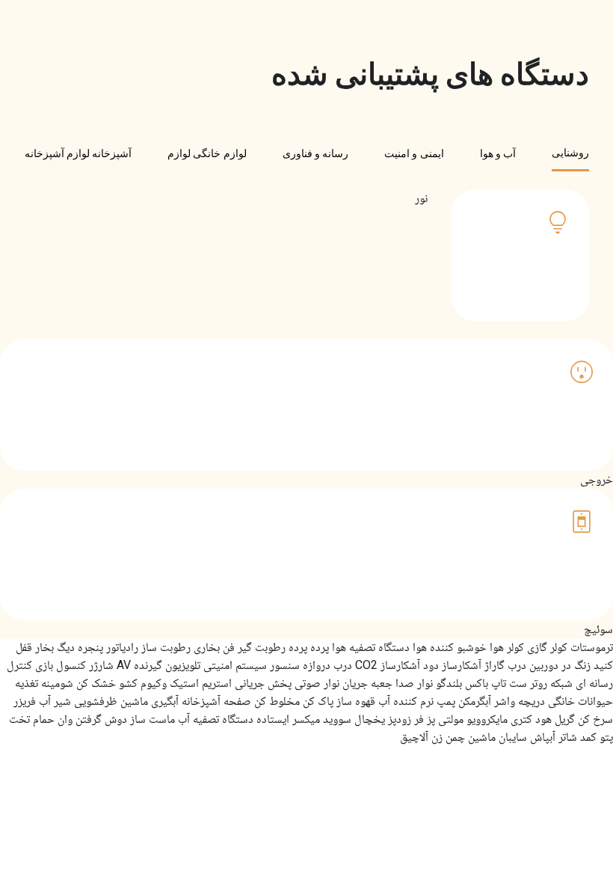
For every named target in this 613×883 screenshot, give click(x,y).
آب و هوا (498, 153)
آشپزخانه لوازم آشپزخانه (78, 153)
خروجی (514, 338)
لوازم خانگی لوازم (207, 153)
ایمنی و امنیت (414, 153)
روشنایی (570, 152)
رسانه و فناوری (316, 153)
